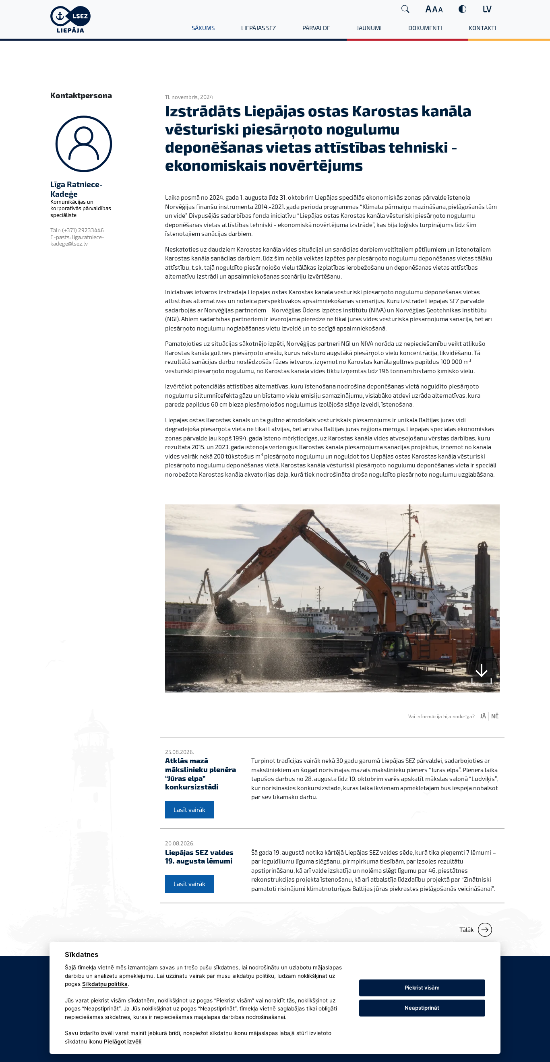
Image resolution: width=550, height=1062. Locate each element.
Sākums (203, 27)
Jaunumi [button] (369, 27)
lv (487, 9)
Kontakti (482, 27)
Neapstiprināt (422, 1007)
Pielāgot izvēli (123, 1041)
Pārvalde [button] (316, 27)
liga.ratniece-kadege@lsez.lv (77, 240)
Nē (494, 716)
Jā (483, 716)
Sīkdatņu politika (105, 984)
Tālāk (466, 929)
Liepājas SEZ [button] (258, 27)
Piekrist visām (422, 987)
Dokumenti (425, 27)
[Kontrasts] (463, 9)
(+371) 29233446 (83, 230)
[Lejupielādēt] (481, 674)
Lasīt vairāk (189, 809)
